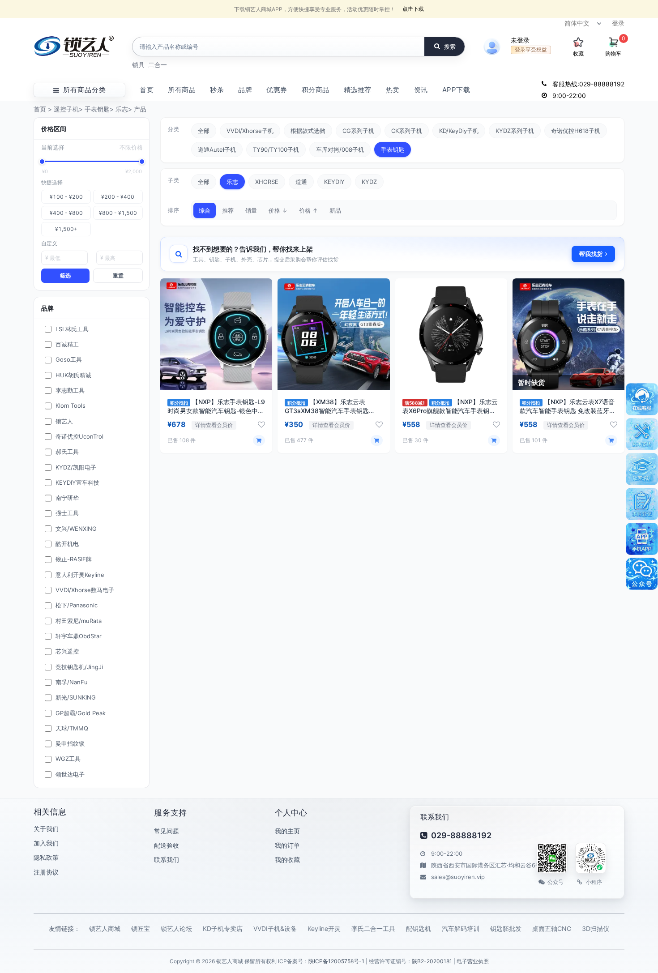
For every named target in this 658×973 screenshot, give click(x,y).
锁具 (138, 64)
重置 (118, 275)
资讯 (421, 89)
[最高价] (142, 161)
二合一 (157, 64)
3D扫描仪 (595, 928)
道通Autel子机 (217, 149)
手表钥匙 (97, 109)
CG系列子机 (358, 130)
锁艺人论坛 (176, 928)
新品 (335, 210)
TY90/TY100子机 (276, 149)
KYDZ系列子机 (515, 130)
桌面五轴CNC (551, 928)
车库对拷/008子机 (340, 149)
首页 (147, 89)
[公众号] (642, 574)
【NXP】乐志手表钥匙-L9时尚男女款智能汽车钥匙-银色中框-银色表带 (216, 410)
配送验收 (166, 845)
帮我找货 (590, 253)
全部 (203, 130)
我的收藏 (287, 859)
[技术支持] (642, 434)
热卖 (393, 89)
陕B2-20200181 (432, 961)
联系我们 (166, 859)
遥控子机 (66, 109)
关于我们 (46, 828)
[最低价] (42, 161)
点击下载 (413, 8)
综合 (204, 210)
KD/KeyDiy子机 (459, 130)
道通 (301, 181)
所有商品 (182, 89)
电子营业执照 (473, 961)
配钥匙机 (418, 928)
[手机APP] (642, 539)
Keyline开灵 (324, 928)
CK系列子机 (406, 130)
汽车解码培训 (460, 928)
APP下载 (456, 89)
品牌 (245, 89)
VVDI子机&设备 (275, 928)
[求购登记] (642, 504)
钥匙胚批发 (505, 928)
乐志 (121, 109)
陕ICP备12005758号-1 (336, 961)
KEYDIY (334, 181)
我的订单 (287, 845)
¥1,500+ (66, 229)
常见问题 (166, 831)
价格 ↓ (278, 210)
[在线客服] (642, 399)
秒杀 (217, 89)
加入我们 (46, 843)
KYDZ (369, 181)
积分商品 (315, 89)
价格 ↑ (308, 210)
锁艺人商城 (104, 928)
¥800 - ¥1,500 (118, 212)
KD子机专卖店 (223, 928)
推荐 (228, 210)
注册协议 (46, 872)
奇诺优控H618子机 (575, 130)
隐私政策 (46, 857)
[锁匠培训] (642, 469)
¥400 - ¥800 (66, 212)
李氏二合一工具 (373, 928)
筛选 (65, 275)
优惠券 (276, 89)
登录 (618, 23)
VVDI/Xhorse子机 (249, 130)
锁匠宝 (140, 928)
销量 (251, 210)
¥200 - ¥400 (117, 196)
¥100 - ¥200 (66, 196)
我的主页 (287, 831)
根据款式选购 (308, 130)
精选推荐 (358, 89)
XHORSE (266, 181)
